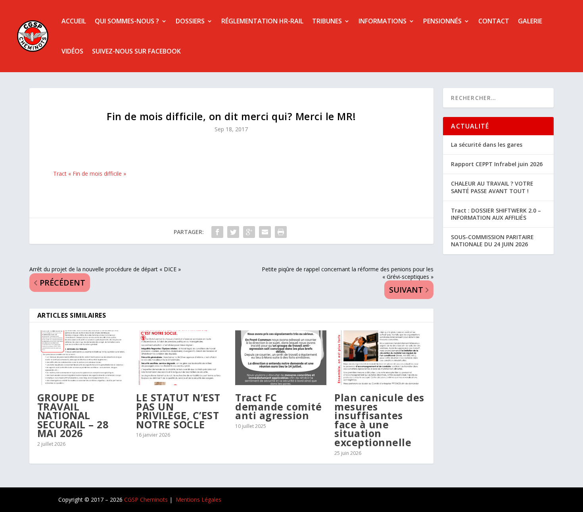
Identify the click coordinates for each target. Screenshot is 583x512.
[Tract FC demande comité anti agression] (280, 357)
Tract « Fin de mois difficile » (89, 173)
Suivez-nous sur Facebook (136, 51)
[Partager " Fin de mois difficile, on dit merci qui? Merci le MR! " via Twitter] (233, 232)
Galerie (530, 21)
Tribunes (327, 21)
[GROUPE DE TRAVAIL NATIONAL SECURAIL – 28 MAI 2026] (82, 357)
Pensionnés (442, 21)
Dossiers (190, 21)
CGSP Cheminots (146, 499)
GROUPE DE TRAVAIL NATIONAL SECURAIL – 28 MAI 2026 (73, 415)
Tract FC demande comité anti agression (278, 406)
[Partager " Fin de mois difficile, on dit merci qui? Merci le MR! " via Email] (265, 232)
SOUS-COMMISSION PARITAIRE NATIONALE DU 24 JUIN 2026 (492, 240)
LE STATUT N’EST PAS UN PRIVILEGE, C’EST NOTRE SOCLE (178, 411)
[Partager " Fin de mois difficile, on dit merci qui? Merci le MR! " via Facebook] (217, 232)
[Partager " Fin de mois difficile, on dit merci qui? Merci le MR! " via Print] (281, 232)
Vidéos (72, 51)
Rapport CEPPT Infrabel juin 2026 (497, 164)
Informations (383, 21)
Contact (493, 21)
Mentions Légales (198, 499)
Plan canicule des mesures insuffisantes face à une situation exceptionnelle (379, 420)
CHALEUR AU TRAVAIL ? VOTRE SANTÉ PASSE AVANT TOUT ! (492, 187)
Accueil (73, 21)
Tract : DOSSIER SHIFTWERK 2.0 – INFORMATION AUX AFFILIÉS (496, 214)
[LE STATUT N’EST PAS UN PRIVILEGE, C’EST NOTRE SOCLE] (181, 357)
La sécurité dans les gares (486, 144)
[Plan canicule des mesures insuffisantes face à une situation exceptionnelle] (380, 357)
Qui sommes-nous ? (127, 21)
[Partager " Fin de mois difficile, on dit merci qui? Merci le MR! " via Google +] (249, 232)
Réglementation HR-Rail (262, 21)
